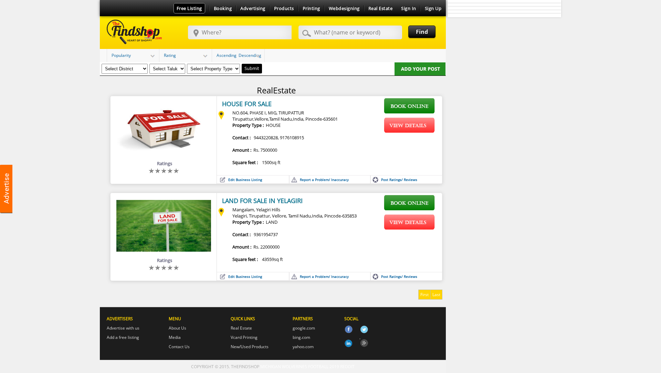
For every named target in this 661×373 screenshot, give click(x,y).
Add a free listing (123, 337)
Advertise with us (123, 328)
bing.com (301, 337)
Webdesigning (344, 8)
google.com (304, 328)
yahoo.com (303, 347)
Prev (456, 15)
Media (175, 337)
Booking (223, 8)
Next (552, 15)
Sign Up (433, 8)
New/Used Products (250, 347)
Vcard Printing (244, 337)
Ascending (227, 55)
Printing (311, 8)
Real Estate (380, 8)
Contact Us (179, 347)
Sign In (408, 8)
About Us (177, 328)
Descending (250, 55)
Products (284, 8)
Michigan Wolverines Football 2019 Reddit (307, 367)
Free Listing (189, 8)
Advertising (252, 8)
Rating (170, 55)
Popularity (121, 55)
